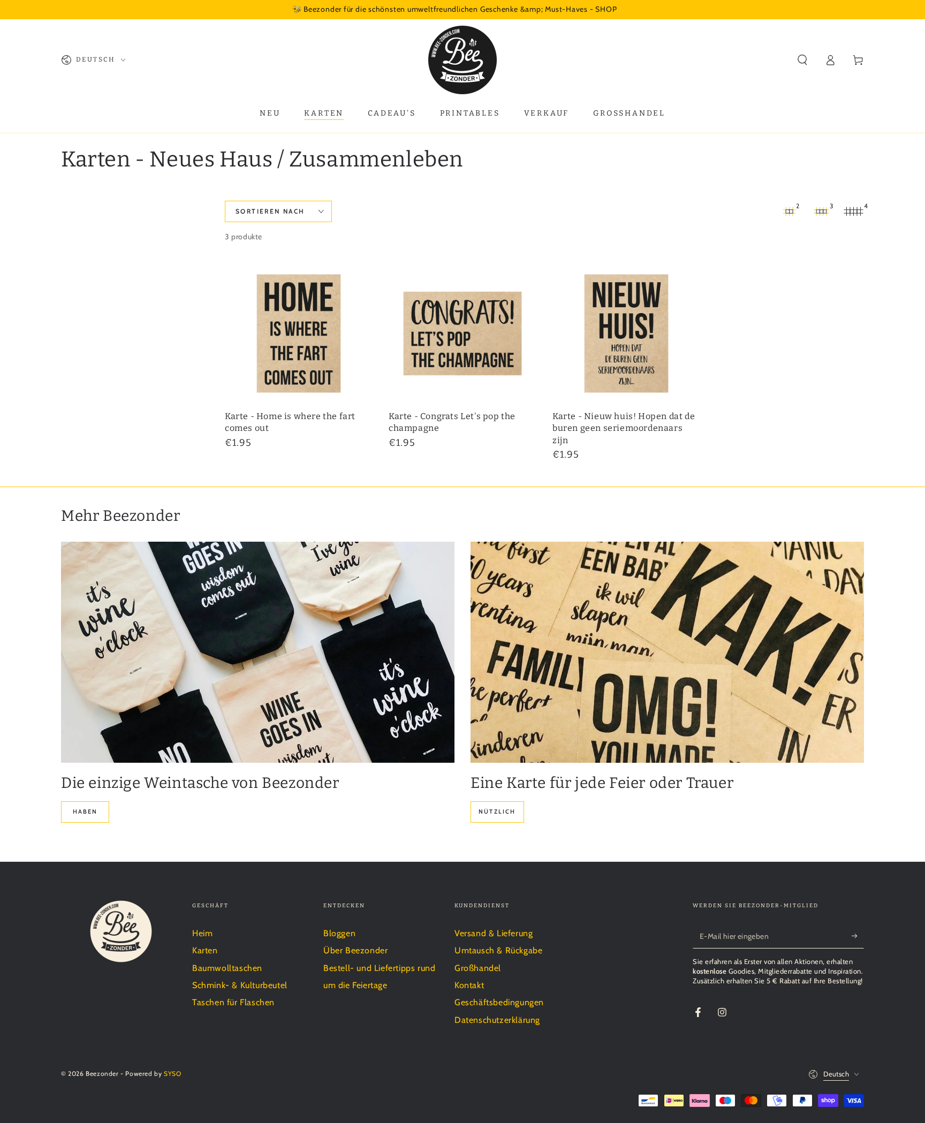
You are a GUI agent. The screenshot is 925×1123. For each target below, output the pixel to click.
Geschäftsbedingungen (499, 1002)
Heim (202, 933)
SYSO (172, 1073)
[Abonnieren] (858, 936)
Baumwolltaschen (227, 968)
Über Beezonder (355, 950)
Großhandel (477, 968)
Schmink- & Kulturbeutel (239, 985)
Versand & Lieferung (493, 933)
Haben (85, 811)
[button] (802, 60)
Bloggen (339, 933)
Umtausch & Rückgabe (498, 950)
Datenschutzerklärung (497, 1020)
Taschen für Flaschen (233, 1002)
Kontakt (469, 985)
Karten (205, 950)
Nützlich (497, 811)
